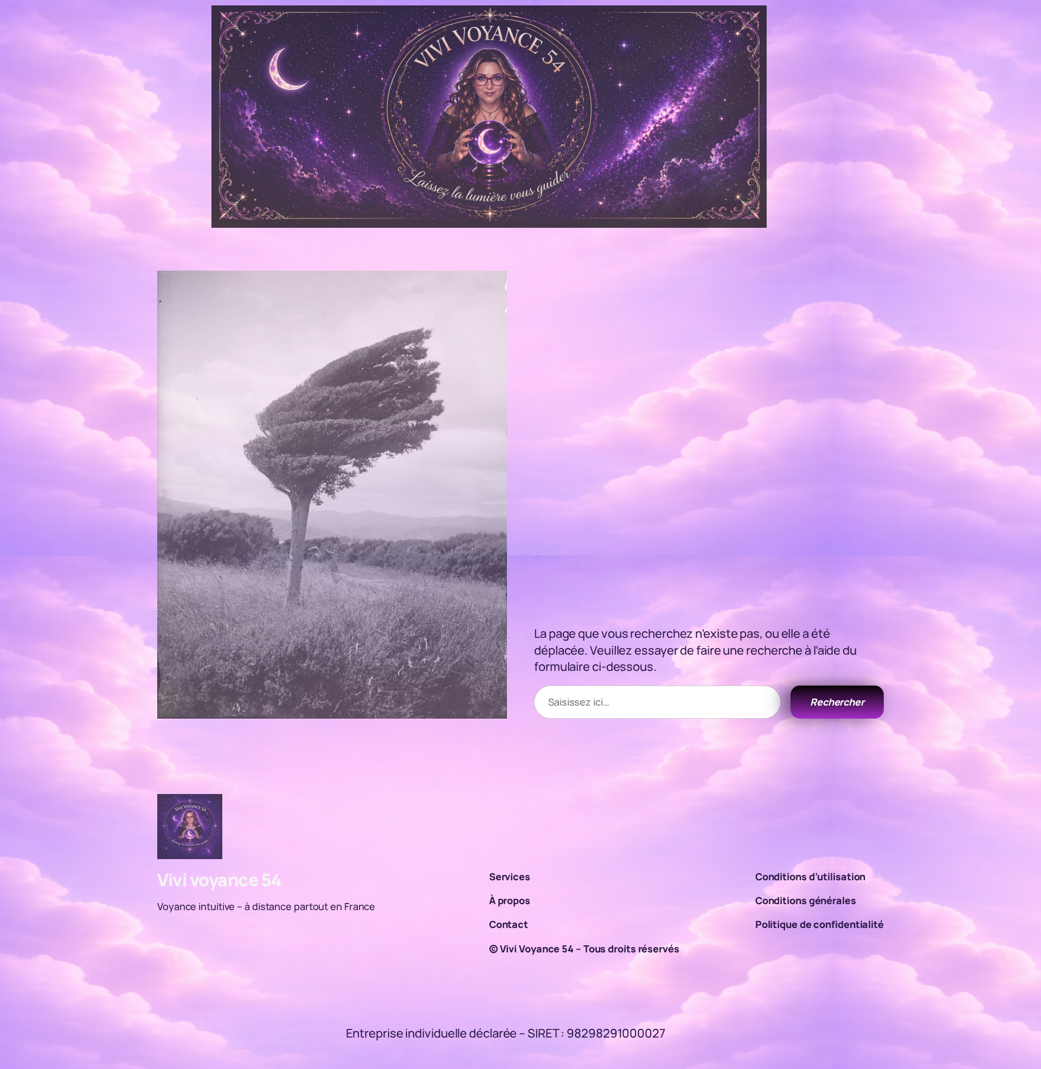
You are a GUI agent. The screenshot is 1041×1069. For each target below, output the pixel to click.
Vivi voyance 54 (219, 880)
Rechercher (837, 701)
